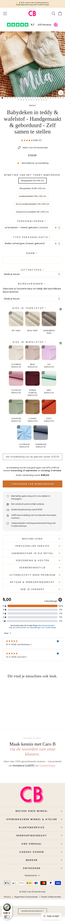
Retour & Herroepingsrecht (32, 582)
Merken (31, 860)
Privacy (7, 896)
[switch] (7, 917)
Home (32, 105)
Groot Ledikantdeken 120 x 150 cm (32, 204)
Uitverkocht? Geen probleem (32, 575)
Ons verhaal (31, 843)
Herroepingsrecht (31, 835)
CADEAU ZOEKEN (31, 852)
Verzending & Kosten (32, 560)
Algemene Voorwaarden (26, 896)
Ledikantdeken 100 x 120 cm (32, 196)
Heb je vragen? (32, 589)
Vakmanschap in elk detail (33, 553)
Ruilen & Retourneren (51, 896)
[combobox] (32, 228)
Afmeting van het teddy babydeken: (32, 175)
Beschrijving (32, 538)
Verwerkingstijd (32, 567)
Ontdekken (32, 868)
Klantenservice (31, 827)
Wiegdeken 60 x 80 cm (32, 180)
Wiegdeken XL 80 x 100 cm (32, 188)
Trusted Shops (47, 765)
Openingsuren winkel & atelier (31, 819)
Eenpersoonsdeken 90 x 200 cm (32, 211)
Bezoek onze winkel (32, 811)
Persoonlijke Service (32, 546)
